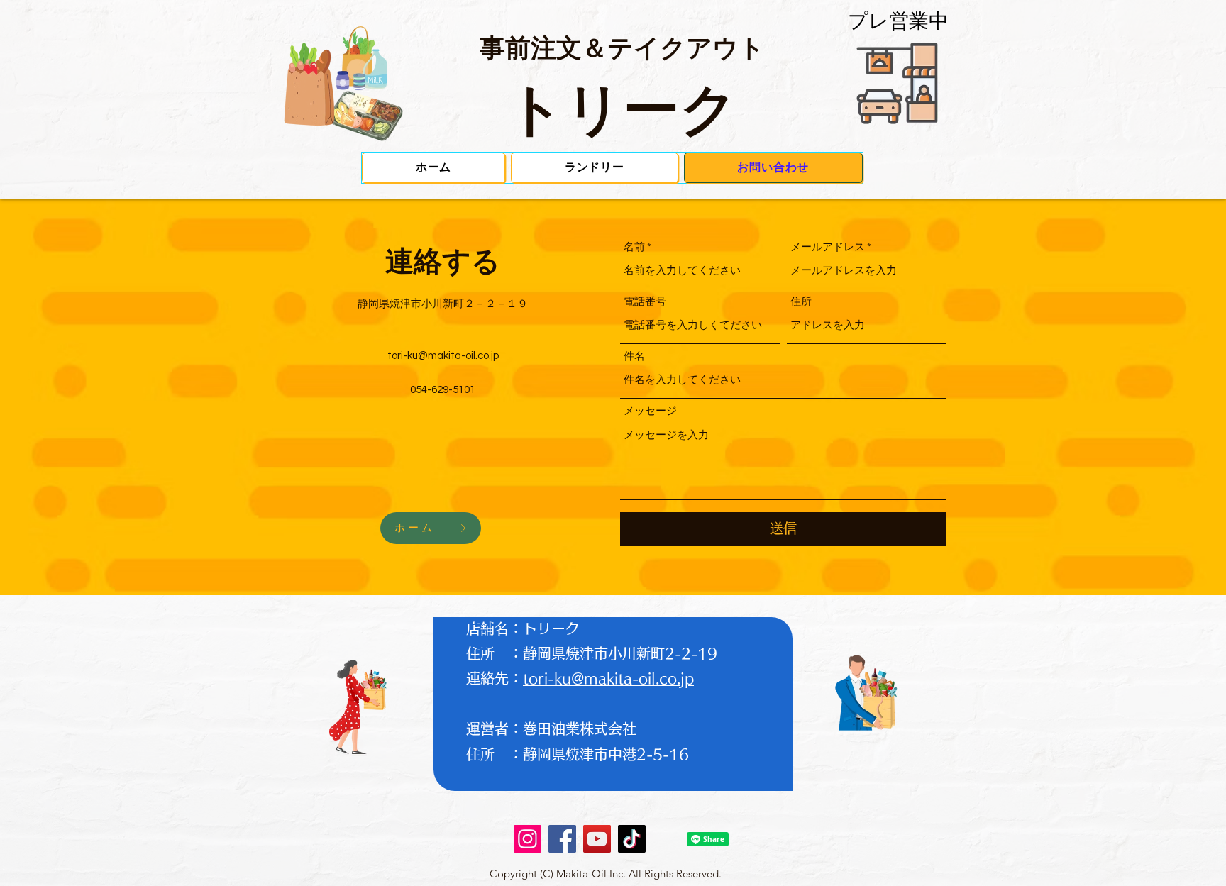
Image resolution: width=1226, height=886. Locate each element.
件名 (634, 356)
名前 (634, 247)
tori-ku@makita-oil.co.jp (443, 355)
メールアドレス (827, 247)
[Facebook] (562, 839)
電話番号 (645, 302)
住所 (801, 302)
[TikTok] (632, 839)
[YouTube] (597, 839)
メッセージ (650, 411)
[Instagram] (527, 839)
